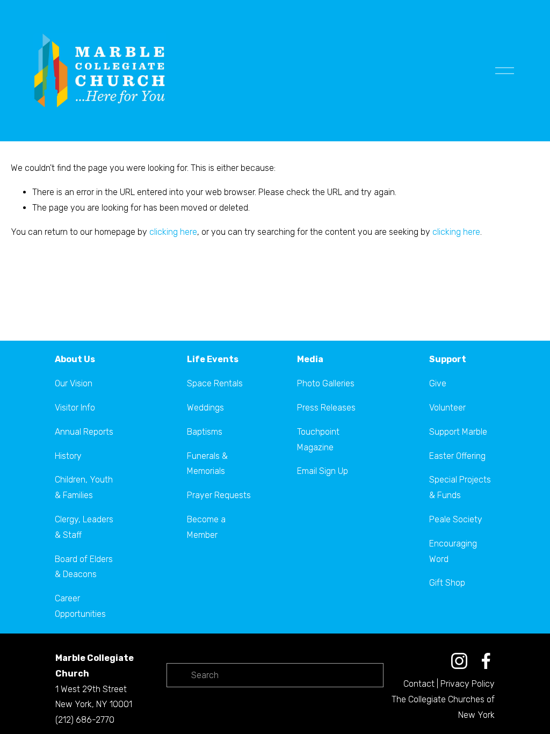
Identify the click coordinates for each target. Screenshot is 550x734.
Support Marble (458, 432)
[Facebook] (486, 661)
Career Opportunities (80, 606)
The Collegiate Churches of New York (443, 707)
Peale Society (455, 519)
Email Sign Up (322, 471)
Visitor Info (75, 407)
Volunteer (447, 407)
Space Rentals (215, 383)
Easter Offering (457, 456)
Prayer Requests (219, 495)
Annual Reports (84, 432)
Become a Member (206, 527)
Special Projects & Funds (460, 487)
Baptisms (204, 432)
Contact (419, 684)
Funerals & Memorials (207, 464)
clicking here (173, 232)
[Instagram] (459, 661)
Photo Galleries (325, 383)
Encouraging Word (453, 551)
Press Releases (326, 407)
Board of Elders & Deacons (84, 567)
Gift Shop (447, 583)
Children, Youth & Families (84, 487)
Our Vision (73, 383)
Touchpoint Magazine (318, 439)
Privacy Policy (467, 684)
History (68, 456)
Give (437, 383)
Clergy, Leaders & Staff (84, 527)
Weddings (205, 407)
